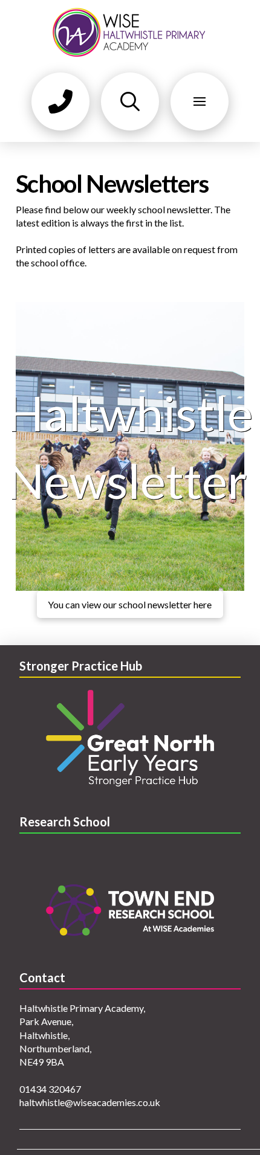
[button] (60, 101)
